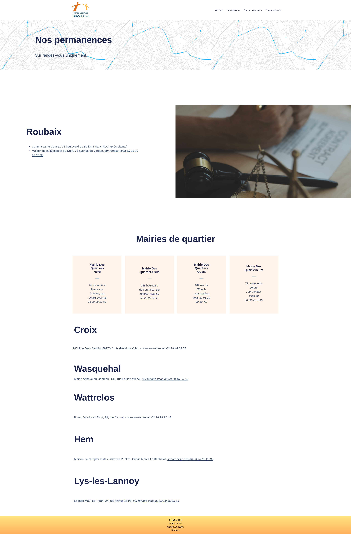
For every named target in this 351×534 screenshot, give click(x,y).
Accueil (219, 10)
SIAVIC (175, 520)
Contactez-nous (273, 10)
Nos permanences (253, 10)
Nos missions (233, 10)
